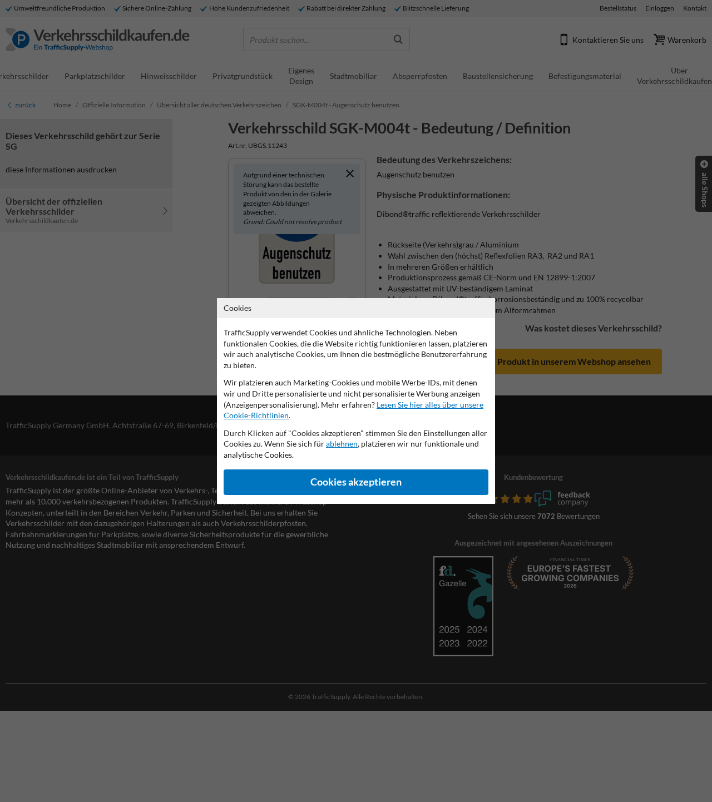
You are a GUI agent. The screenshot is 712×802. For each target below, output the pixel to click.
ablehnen (342, 443)
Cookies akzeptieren (356, 482)
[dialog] (356, 401)
